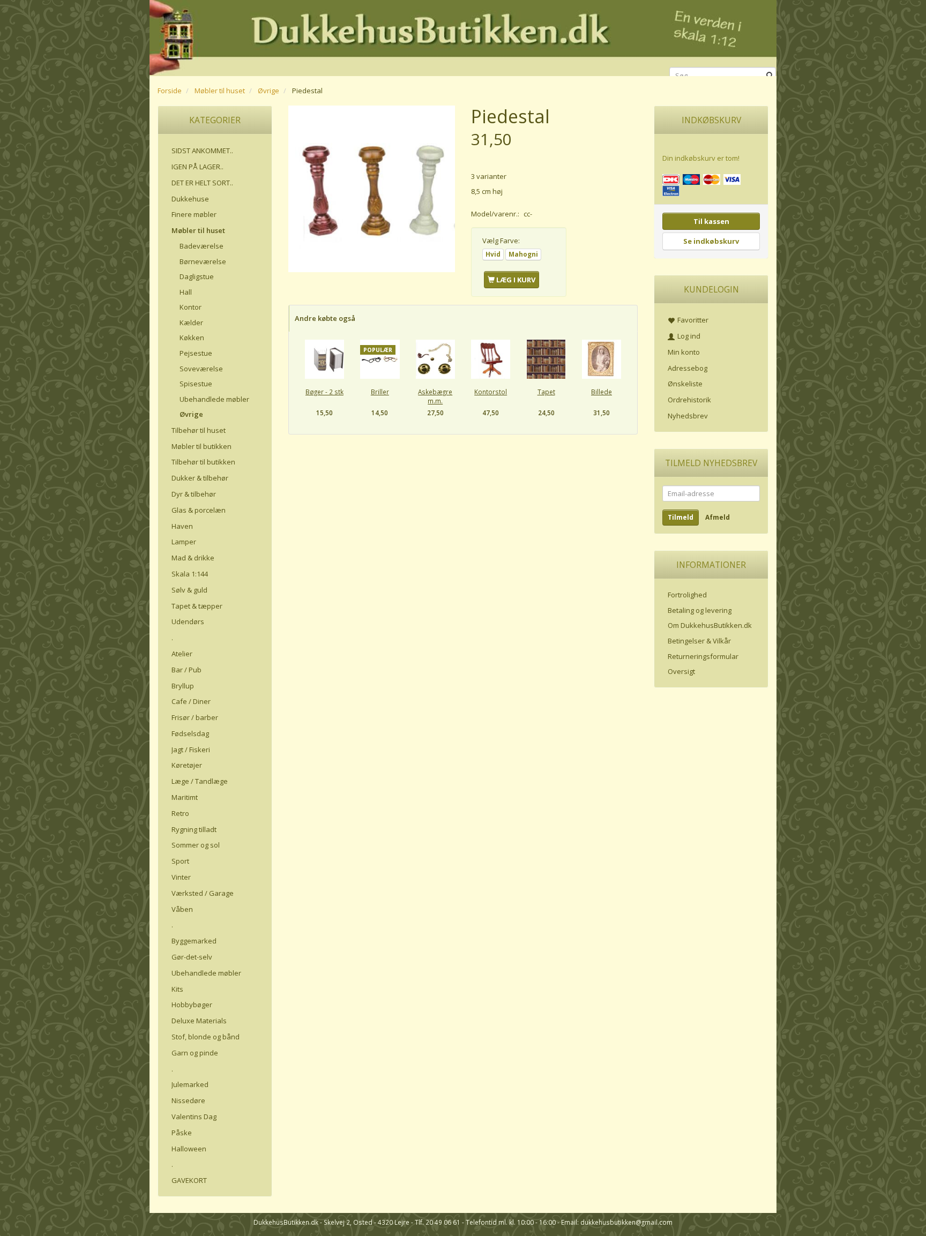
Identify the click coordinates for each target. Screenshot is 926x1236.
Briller (380, 391)
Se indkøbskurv (711, 241)
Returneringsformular (703, 656)
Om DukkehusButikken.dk (710, 625)
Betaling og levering (699, 610)
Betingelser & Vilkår (699, 641)
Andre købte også (325, 318)
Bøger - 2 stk (324, 391)
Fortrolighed (687, 595)
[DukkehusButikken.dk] (463, 36)
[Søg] (769, 76)
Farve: (501, 240)
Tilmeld (680, 517)
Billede (601, 391)
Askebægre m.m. (435, 396)
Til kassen (711, 221)
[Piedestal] (371, 189)
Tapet (546, 391)
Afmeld (717, 517)
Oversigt (681, 671)
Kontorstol (490, 391)
